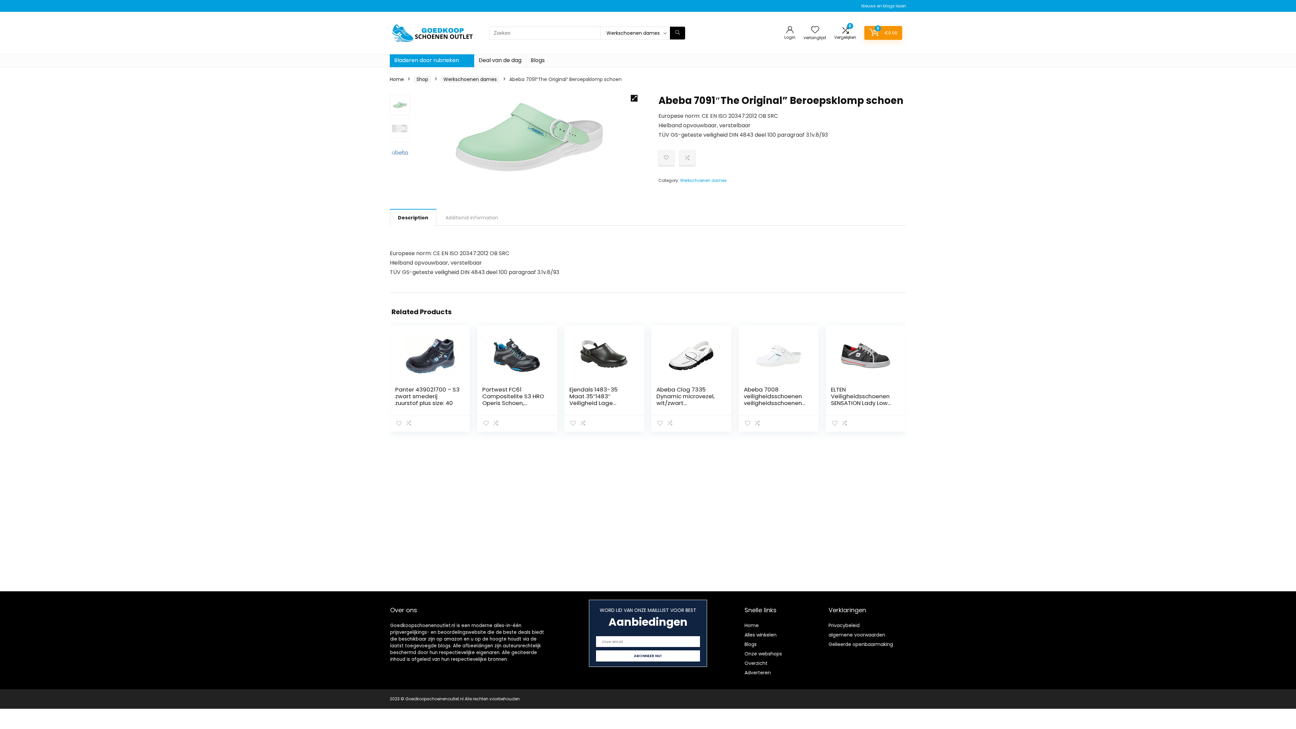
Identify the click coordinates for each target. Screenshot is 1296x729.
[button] (634, 98)
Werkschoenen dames (470, 79)
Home (397, 79)
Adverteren (758, 672)
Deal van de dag (500, 60)
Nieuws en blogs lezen (883, 6)
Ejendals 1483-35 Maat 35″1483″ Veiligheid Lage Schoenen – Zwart (594, 399)
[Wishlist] (815, 30)
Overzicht (756, 663)
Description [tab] (413, 217)
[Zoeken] (677, 33)
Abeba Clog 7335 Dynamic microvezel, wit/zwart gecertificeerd (685, 399)
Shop (422, 79)
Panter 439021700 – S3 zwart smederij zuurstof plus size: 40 (427, 396)
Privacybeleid (844, 625)
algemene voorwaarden (857, 634)
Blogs (538, 60)
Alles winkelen (761, 634)
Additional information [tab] (472, 217)
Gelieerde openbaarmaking (861, 644)
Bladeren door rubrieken (426, 60)
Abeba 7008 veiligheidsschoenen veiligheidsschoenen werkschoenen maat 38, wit (773, 403)
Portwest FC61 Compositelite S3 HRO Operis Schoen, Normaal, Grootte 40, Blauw (513, 403)
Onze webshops (763, 653)
